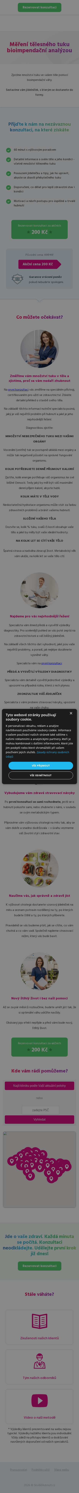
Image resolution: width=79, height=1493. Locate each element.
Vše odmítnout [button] (41, 775)
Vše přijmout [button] (41, 765)
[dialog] (39, 746)
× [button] (70, 713)
